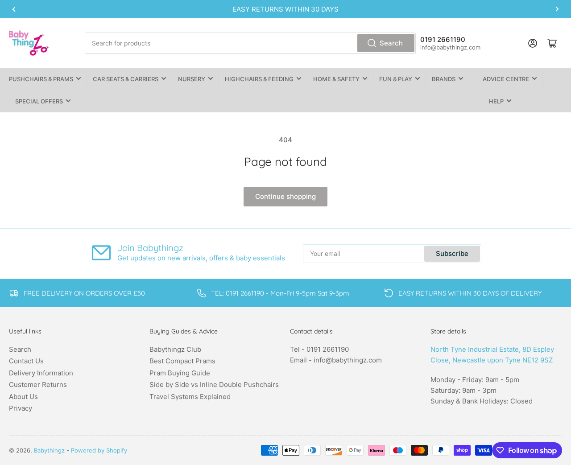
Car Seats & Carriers (125, 78)
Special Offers (39, 101)
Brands (443, 78)
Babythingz (49, 450)
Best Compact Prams (182, 361)
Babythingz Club (175, 349)
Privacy (20, 408)
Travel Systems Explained (190, 396)
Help (496, 101)
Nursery (191, 78)
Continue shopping (285, 196)
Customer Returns (38, 384)
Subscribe (452, 253)
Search (391, 43)
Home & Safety (336, 78)
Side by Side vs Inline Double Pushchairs (214, 384)
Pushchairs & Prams (41, 78)
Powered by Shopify (99, 450)
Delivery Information (41, 373)
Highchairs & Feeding (259, 78)
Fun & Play (395, 78)
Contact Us (26, 361)
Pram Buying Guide (179, 373)
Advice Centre (506, 78)
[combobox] (250, 43)
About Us (23, 396)
